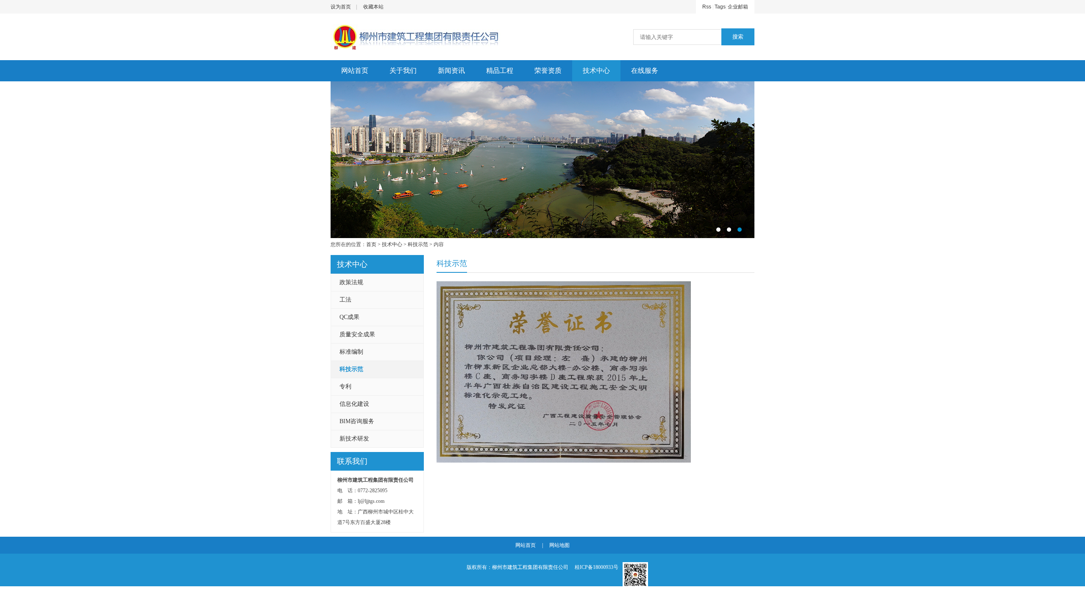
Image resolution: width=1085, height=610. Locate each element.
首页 (371, 244)
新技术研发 (354, 438)
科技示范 (418, 244)
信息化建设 (354, 404)
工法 (345, 300)
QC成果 (349, 317)
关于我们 (403, 70)
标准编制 (351, 352)
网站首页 (354, 70)
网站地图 (559, 545)
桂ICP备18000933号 (596, 567)
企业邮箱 (738, 7)
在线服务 (644, 70)
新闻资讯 (451, 70)
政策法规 (351, 282)
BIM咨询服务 (356, 421)
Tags (720, 7)
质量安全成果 (357, 334)
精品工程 (499, 70)
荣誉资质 (548, 70)
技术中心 (596, 70)
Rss (706, 7)
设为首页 (341, 7)
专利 (345, 386)
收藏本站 (373, 7)
